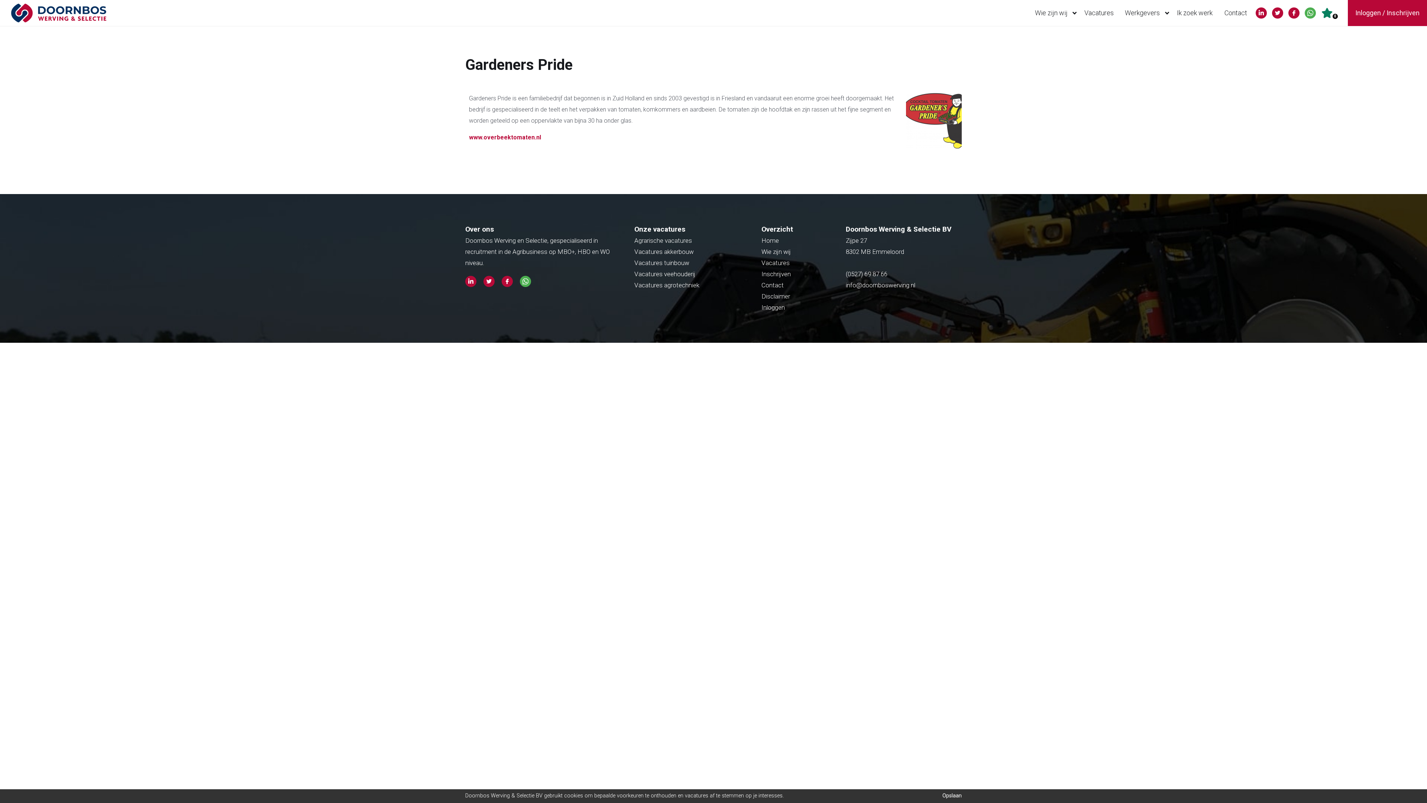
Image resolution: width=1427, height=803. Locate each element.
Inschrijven (776, 274)
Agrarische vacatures (663, 240)
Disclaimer (775, 296)
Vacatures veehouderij (664, 274)
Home (770, 240)
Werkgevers (1142, 13)
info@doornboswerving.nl (880, 285)
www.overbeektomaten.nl (505, 137)
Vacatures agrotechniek (666, 285)
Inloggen (773, 307)
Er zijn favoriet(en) (1335, 16)
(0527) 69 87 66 (867, 274)
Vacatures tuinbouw (661, 263)
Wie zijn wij (1051, 13)
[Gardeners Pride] (932, 150)
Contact (1235, 13)
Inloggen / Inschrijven (1387, 13)
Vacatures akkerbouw (664, 251)
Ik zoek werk (1195, 13)
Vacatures (1099, 13)
